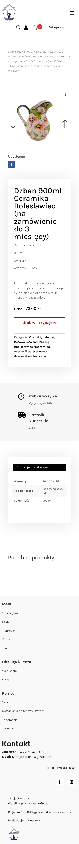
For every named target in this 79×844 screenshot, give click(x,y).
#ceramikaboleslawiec (30, 356)
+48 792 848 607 (30, 752)
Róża (27, 61)
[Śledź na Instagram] (71, 782)
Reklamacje (10, 720)
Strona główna (16, 51)
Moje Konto (9, 671)
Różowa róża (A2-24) (44, 61)
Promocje (8, 631)
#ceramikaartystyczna (30, 351)
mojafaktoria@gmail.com (33, 757)
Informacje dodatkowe (31, 467)
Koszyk (6, 679)
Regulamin (9, 702)
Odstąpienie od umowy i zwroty (23, 711)
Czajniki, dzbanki (41, 337)
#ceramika (42, 347)
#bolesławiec (23, 347)
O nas (6, 639)
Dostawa (8, 728)
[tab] (39, 467)
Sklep (5, 622)
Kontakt (7, 648)
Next (55, 118)
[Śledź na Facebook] (59, 782)
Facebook (11, 164)
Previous (24, 118)
